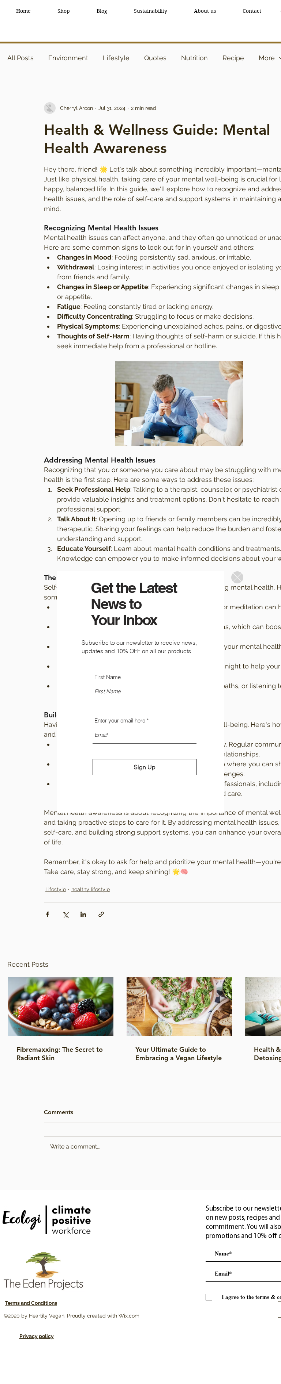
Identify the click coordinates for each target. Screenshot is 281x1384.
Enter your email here (119, 720)
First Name (107, 677)
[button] (237, 577)
